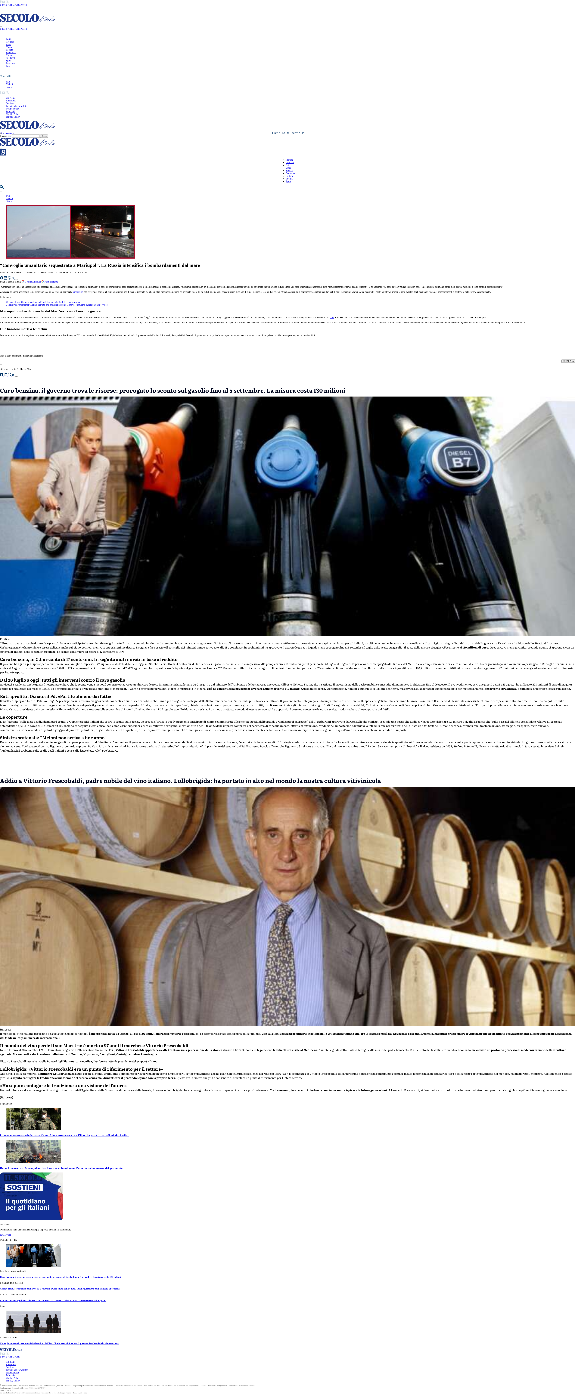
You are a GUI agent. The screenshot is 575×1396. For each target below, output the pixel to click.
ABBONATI (14, 4)
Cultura (9, 55)
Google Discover (32, 281)
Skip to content (7, 133)
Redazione (11, 100)
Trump (9, 87)
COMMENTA (568, 361)
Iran (8, 81)
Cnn (332, 317)
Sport (8, 60)
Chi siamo (11, 98)
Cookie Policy (12, 114)
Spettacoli (10, 58)
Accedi (24, 4)
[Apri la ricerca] (2, 188)
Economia (11, 52)
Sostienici (10, 103)
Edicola (3, 4)
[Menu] (1, 148)
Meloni (9, 84)
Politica (9, 39)
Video (9, 47)
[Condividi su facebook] (2, 278)
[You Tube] (4, 2)
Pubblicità (10, 111)
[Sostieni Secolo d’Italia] (31, 1219)
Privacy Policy (13, 116)
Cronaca (10, 41)
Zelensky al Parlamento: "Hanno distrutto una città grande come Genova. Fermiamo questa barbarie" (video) (57, 304)
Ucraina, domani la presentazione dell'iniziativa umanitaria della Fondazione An (43, 302)
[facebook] (1, 2)
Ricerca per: (5, 136)
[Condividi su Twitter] (13, 278)
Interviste (10, 63)
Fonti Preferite (51, 281)
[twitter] (7, 2)
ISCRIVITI (5, 1234)
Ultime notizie (12, 108)
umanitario (78, 292)
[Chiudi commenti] (1, 364)
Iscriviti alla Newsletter (17, 106)
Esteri (8, 44)
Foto (8, 66)
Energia (289, 178)
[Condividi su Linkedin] (6, 278)
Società (9, 50)
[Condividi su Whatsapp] (10, 278)
